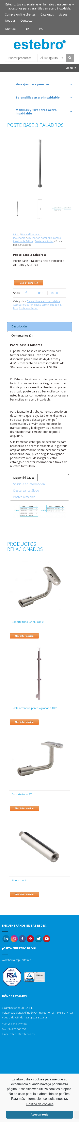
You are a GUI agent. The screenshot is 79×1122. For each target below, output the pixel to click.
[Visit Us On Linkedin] (6, 938)
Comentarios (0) (22, 335)
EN (28, 28)
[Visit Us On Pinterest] (30, 938)
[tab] (23, 477)
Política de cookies (39, 1104)
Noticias (10, 20)
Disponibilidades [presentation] (23, 477)
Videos (63, 14)
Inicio (16, 234)
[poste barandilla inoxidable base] (39, 209)
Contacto (26, 20)
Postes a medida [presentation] (24, 497)
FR (41, 28)
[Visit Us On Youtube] (47, 938)
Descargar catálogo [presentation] (26, 490)
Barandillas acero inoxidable (43, 301)
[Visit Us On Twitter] (38, 938)
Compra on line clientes (20, 14)
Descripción (19, 326)
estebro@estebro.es (22, 1034)
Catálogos (47, 14)
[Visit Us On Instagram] (14, 938)
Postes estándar (44, 241)
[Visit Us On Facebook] (22, 938)
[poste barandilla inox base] (17, 209)
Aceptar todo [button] (40, 1114)
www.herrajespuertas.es (16, 960)
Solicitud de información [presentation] (29, 484)
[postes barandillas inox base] (62, 209)
